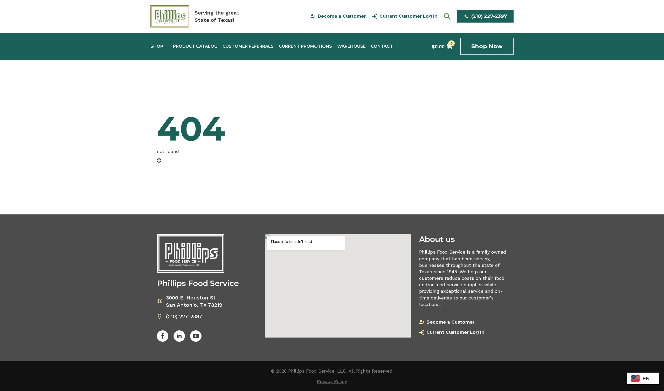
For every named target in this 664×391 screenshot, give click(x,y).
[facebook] (162, 336)
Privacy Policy (332, 381)
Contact (382, 46)
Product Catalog (195, 46)
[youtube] (196, 336)
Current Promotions (305, 46)
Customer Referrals (248, 46)
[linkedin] (179, 336)
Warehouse (351, 46)
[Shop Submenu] (165, 46)
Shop (156, 46)
